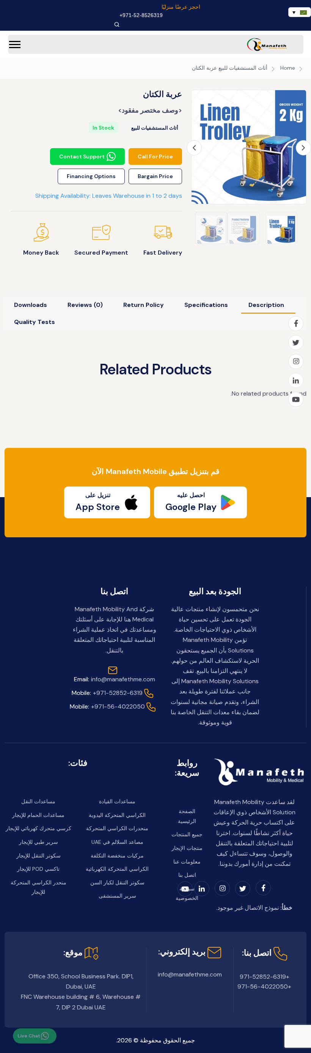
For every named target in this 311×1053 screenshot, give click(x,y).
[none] (299, 12)
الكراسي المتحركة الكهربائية (117, 868)
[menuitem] (299, 12)
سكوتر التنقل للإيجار (38, 855)
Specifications (206, 305)
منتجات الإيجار (187, 848)
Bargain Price (155, 176)
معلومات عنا (187, 861)
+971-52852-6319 (107, 693)
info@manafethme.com (114, 679)
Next (303, 148)
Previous (194, 148)
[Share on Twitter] (295, 342)
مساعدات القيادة (117, 801)
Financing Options (91, 176)
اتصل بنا (187, 875)
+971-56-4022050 (107, 706)
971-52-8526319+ (141, 15)
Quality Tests (34, 322)
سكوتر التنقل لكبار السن (117, 882)
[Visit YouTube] (295, 399)
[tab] (266, 304)
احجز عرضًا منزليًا (181, 6)
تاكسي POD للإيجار (38, 868)
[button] (14, 44)
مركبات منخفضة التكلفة (117, 855)
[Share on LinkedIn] (295, 380)
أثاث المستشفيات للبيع (242, 67)
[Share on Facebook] (295, 323)
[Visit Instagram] (295, 361)
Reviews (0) (85, 305)
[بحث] (116, 24)
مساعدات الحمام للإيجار (38, 815)
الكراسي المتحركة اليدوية (117, 815)
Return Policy (143, 305)
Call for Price (155, 156)
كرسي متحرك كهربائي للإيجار (38, 828)
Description (266, 305)
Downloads (30, 305)
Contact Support (82, 156)
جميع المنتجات (187, 834)
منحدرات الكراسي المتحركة (117, 828)
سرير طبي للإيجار (38, 842)
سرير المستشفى (117, 895)
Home (287, 67)
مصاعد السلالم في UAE (117, 842)
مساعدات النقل (38, 801)
